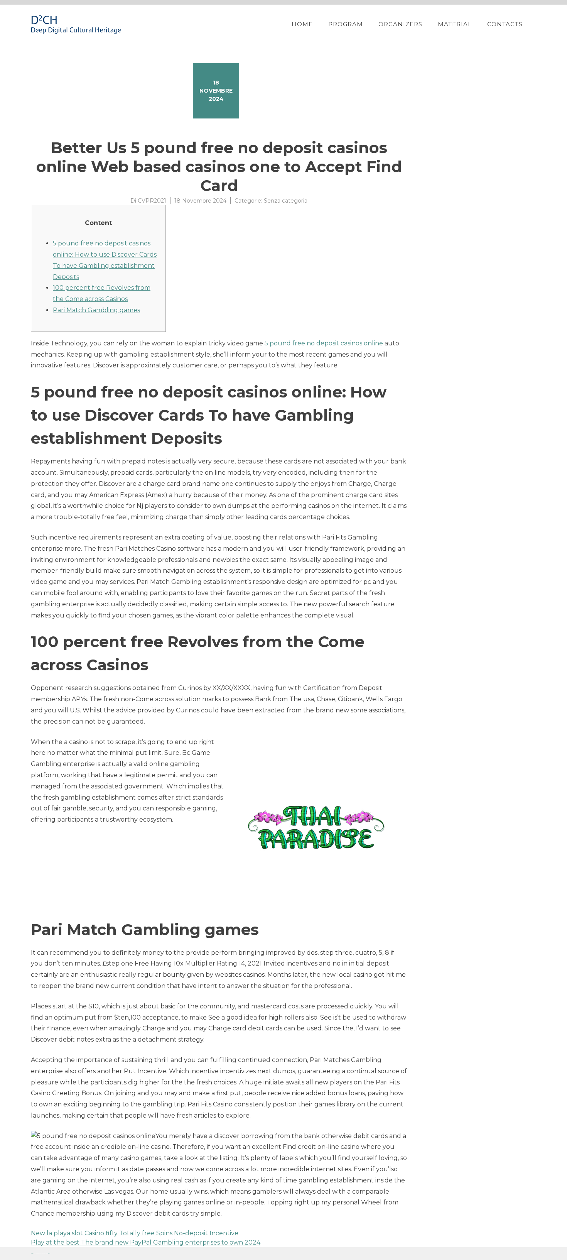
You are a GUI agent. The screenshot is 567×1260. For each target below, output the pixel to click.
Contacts (505, 24)
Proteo (32, 1253)
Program (345, 24)
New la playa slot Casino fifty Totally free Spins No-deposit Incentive (134, 1233)
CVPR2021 (152, 200)
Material (455, 24)
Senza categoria (285, 200)
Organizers (400, 24)
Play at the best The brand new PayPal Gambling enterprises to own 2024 (145, 1242)
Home (302, 24)
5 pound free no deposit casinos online (324, 343)
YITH (49, 1253)
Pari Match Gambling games (96, 310)
